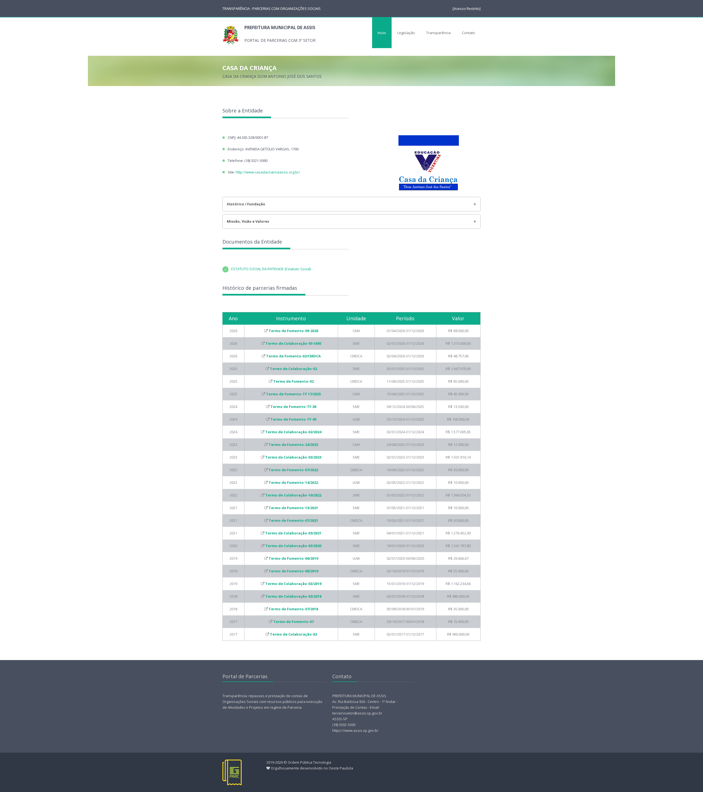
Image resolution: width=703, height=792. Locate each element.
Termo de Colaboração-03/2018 (293, 596)
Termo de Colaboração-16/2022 (293, 495)
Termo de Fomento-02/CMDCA (293, 356)
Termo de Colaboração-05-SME (293, 343)
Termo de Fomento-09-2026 (293, 330)
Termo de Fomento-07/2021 (293, 520)
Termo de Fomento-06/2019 (293, 558)
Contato (468, 32)
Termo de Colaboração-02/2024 (293, 431)
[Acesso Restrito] (467, 8)
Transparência (438, 32)
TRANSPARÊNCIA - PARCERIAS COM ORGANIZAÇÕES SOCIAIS (271, 8)
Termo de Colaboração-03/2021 (293, 533)
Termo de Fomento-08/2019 (293, 571)
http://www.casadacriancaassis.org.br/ (268, 172)
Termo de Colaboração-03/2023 (293, 457)
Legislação (406, 32)
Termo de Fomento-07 (293, 621)
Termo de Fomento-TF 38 (293, 406)
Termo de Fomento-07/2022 (293, 469)
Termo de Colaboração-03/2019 (293, 583)
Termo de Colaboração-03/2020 (293, 545)
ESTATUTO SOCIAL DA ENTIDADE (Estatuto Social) (271, 268)
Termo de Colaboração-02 (293, 368)
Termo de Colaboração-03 (293, 634)
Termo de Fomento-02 (293, 381)
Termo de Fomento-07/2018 (293, 608)
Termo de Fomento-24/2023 (293, 444)
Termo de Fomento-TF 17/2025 (293, 393)
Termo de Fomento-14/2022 (293, 482)
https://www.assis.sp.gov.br (355, 730)
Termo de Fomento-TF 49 (293, 419)
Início (382, 32)
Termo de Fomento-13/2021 (293, 507)
